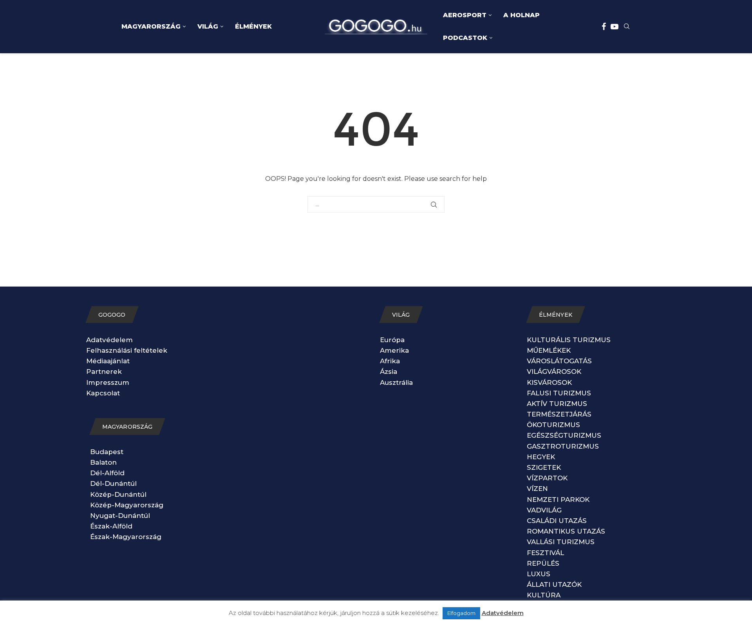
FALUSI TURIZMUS (559, 393)
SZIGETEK (544, 467)
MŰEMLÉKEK (549, 350)
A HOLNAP (521, 15)
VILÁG (207, 26)
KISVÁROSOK (549, 382)
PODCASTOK (465, 37)
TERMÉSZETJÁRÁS (559, 414)
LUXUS (538, 574)
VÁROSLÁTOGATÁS (559, 361)
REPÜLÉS (543, 563)
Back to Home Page (376, 226)
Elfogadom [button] (461, 613)
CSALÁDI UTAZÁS (557, 521)
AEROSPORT (464, 15)
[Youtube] (614, 26)
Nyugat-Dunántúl (120, 515)
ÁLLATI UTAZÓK (554, 584)
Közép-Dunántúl (118, 494)
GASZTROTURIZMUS (563, 446)
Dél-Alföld (107, 473)
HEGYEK (541, 457)
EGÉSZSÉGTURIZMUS (564, 435)
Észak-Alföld (111, 526)
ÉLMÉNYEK (253, 26)
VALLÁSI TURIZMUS (561, 542)
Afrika (390, 361)
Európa (392, 340)
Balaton (103, 462)
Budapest (106, 452)
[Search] (627, 27)
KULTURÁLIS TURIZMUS (569, 340)
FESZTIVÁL (545, 553)
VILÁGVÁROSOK (554, 371)
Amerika (394, 350)
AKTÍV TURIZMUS (557, 404)
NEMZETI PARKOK (558, 499)
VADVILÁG (544, 510)
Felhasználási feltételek (126, 350)
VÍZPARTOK (547, 478)
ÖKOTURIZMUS (553, 425)
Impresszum (107, 382)
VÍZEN (537, 488)
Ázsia (388, 371)
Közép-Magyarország (126, 505)
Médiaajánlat (108, 361)
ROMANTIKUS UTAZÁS (566, 531)
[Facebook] (603, 26)
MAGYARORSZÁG (151, 26)
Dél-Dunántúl (113, 483)
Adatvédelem (109, 340)
